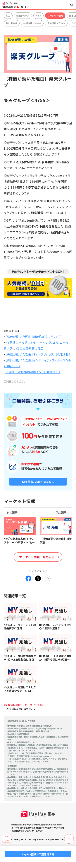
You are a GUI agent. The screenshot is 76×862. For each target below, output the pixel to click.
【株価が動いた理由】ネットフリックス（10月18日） (38, 354)
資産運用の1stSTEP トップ (15, 705)
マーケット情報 (55, 15)
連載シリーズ (23, 15)
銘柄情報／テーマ (32, 23)
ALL (8, 15)
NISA (38, 15)
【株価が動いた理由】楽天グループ (20, 709)
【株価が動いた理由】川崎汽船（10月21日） (33, 336)
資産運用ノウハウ (56, 23)
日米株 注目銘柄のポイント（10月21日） (33, 372)
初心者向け (11, 23)
